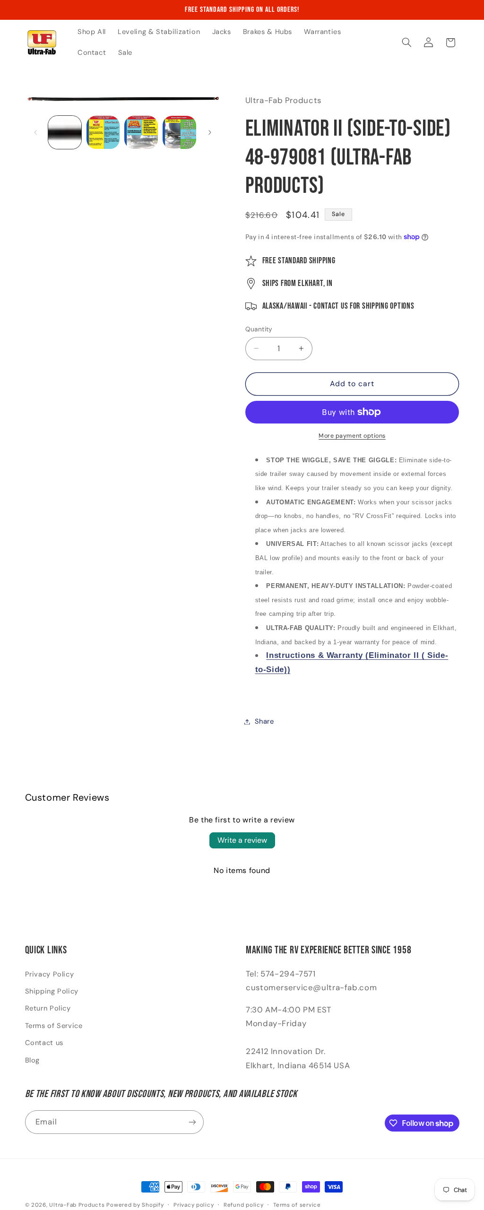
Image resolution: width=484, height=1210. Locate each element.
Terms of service (297, 1205)
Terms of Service (54, 1025)
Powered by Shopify (135, 1205)
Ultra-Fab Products (76, 1205)
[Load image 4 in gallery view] (179, 132)
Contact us (44, 1042)
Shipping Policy (51, 991)
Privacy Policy (49, 974)
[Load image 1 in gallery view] (64, 132)
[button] (406, 42)
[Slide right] (209, 132)
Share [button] (264, 721)
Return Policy (48, 1008)
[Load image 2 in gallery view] (103, 132)
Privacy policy (193, 1205)
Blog (32, 1060)
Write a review (242, 840)
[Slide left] (35, 132)
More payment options (352, 436)
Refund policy (244, 1205)
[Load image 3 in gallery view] (140, 132)
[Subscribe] (192, 1121)
